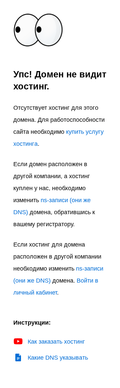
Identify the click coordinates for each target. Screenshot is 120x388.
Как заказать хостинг (56, 341)
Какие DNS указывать (58, 357)
